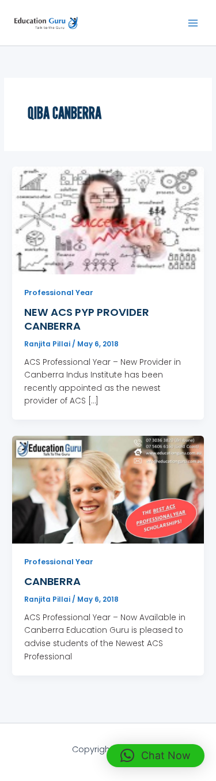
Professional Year (58, 292)
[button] (155, 755)
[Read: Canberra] (108, 489)
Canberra (52, 581)
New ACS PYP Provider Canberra (86, 319)
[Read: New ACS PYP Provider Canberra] (108, 219)
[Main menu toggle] (193, 23)
